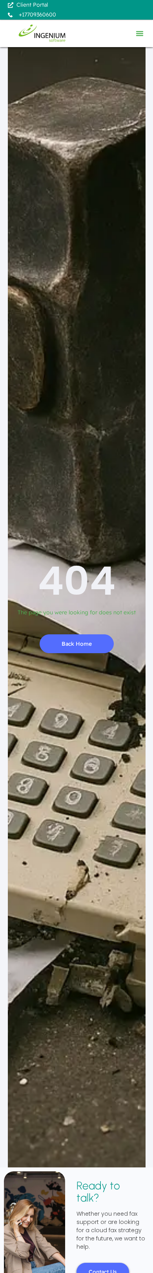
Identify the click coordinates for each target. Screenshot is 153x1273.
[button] (140, 33)
